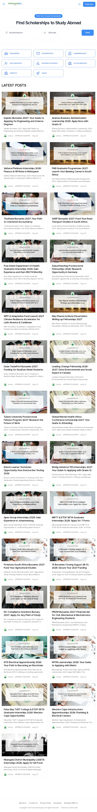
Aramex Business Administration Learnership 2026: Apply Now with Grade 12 (70, 121)
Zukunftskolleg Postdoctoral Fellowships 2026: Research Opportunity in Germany (67, 269)
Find (88, 32)
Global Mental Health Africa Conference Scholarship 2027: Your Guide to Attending (71, 420)
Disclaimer (58, 803)
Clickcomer (73, 808)
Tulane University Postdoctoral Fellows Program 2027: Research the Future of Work (23, 420)
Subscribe (89, 4)
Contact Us (33, 803)
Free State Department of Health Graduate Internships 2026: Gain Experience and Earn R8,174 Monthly (23, 269)
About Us (22, 803)
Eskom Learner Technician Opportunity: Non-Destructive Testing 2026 (24, 470)
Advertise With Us (71, 803)
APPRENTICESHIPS (22, 136)
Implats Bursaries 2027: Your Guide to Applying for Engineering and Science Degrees (24, 121)
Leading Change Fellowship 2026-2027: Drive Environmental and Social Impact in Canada (72, 369)
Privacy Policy (45, 803)
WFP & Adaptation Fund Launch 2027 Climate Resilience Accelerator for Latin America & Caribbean (24, 319)
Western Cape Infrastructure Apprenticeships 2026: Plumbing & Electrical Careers (70, 712)
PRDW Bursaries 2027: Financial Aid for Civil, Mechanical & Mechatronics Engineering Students (71, 615)
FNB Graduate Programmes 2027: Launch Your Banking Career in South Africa (71, 171)
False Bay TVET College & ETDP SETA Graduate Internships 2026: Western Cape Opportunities (24, 712)
